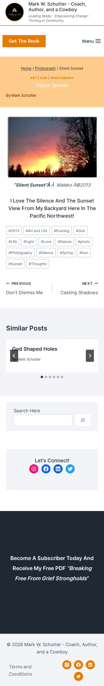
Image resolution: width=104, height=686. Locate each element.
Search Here (27, 410)
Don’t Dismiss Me (24, 288)
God (43, 78)
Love (46, 241)
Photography (20, 252)
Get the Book (24, 41)
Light (28, 241)
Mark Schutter (24, 95)
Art (33, 78)
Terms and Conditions (20, 670)
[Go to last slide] (14, 356)
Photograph (62, 78)
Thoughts (38, 264)
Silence (46, 252)
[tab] (42, 377)
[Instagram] (66, 664)
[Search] (82, 420)
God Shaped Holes (34, 349)
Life (13, 241)
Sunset (15, 264)
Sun (84, 252)
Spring (66, 252)
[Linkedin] (90, 664)
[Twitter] (78, 676)
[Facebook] (78, 664)
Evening (61, 230)
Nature (64, 241)
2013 (14, 230)
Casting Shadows (79, 288)
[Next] (90, 356)
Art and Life (36, 230)
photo (84, 241)
